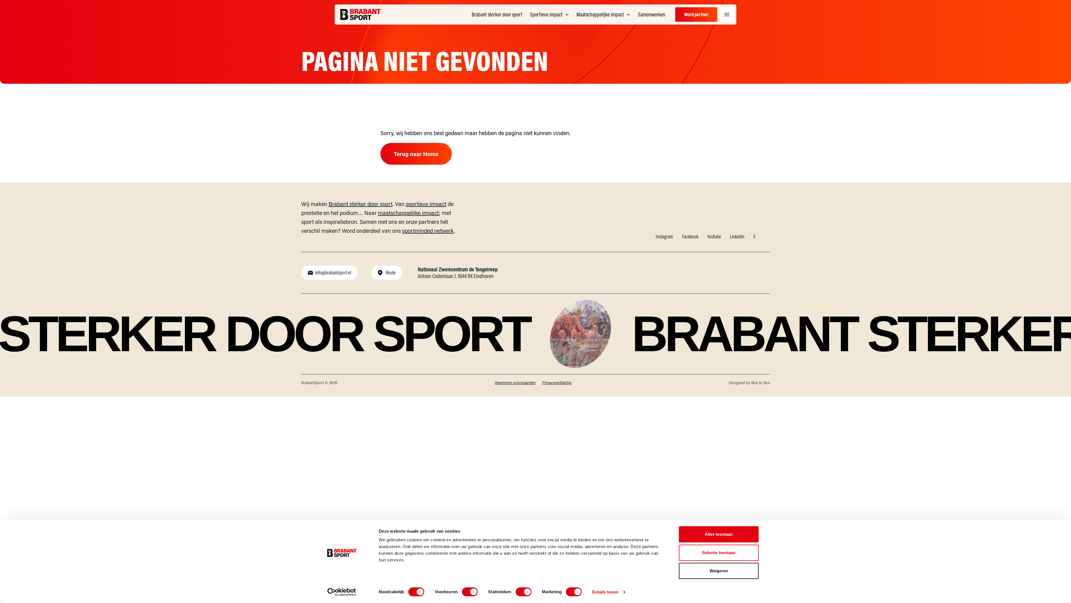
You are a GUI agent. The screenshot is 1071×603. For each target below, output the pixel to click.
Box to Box (760, 382)
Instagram (664, 236)
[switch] (470, 591)
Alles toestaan (719, 534)
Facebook (690, 236)
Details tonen (605, 592)
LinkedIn (737, 236)
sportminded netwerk (428, 230)
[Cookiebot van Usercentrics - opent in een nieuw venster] (341, 592)
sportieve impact (426, 203)
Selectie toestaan (719, 552)
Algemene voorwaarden (515, 382)
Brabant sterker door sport (360, 203)
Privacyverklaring (556, 382)
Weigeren (719, 570)
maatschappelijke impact (408, 212)
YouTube (714, 236)
